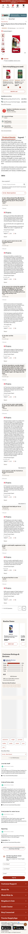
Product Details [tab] (8, 137)
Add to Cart (11, 644)
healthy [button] (4, 743)
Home (2, 19)
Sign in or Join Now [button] (11, 111)
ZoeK (4, 473)
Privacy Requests (5, 930)
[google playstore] (18, 927)
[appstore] (6, 927)
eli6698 (4, 579)
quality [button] (10, 743)
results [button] (17, 743)
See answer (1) (22, 468)
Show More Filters (5, 751)
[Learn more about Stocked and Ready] (11, 31)
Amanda (5, 374)
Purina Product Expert (9, 229)
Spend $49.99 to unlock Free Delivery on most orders (14, 1)
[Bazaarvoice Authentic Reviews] (9, 660)
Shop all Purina (4, 21)
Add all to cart (14, 91)
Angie (4, 548)
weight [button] (13, 739)
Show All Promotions (6, 104)
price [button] (23, 743)
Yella (4, 294)
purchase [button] (20, 739)
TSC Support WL (7, 324)
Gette (4, 243)
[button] (17, 3)
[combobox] (15, 193)
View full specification (6, 130)
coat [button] (3, 747)
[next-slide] (2, 54)
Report (5, 236)
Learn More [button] (24, 98)
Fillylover (5, 408)
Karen (4, 203)
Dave (4, 337)
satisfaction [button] (5, 739)
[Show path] (6, 19)
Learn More (13, 2)
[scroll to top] (25, 924)
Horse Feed (12, 19)
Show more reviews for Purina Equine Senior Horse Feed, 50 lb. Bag (14, 848)
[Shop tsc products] (14, 15)
